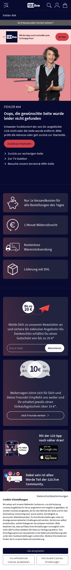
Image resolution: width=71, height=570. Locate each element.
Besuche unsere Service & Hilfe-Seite (31, 163)
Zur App (62, 36)
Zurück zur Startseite (19, 143)
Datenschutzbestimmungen (52, 496)
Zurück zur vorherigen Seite (25, 153)
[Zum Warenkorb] (65, 5)
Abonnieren (54, 348)
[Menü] (6, 5)
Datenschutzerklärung (33, 539)
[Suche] (49, 5)
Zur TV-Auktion (17, 158)
